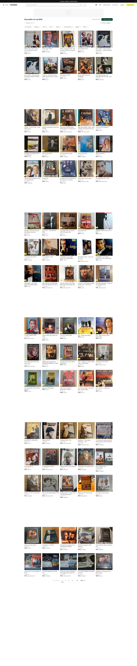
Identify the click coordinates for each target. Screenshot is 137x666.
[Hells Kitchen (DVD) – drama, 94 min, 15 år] (86, 247)
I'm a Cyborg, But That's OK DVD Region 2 (32, 388)
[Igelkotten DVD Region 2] (50, 378)
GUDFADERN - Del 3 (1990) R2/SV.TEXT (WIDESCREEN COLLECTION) (66, 257)
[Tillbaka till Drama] (25, 23)
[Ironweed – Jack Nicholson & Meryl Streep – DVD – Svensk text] (86, 273)
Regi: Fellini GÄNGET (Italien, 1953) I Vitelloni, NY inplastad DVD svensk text (86, 128)
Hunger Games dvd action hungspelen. (84, 75)
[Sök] (80, 5)
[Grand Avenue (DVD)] (68, 65)
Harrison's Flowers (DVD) (30, 545)
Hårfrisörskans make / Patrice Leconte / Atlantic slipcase (31, 49)
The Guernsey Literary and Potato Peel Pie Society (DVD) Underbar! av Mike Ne (104, 441)
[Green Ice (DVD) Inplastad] (104, 117)
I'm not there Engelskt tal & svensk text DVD (86, 572)
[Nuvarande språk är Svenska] (96, 5)
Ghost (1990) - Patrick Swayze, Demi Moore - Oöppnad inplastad (104, 49)
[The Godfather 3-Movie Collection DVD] (104, 535)
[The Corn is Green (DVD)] (68, 325)
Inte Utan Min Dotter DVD (66, 153)
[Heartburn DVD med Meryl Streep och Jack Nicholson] (32, 168)
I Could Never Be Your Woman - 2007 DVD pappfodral (67, 231)
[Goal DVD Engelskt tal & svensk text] (50, 561)
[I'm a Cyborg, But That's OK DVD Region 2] (32, 378)
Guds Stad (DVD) (82, 230)
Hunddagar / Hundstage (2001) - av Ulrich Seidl (32, 154)
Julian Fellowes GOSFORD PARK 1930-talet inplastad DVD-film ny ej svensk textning (50, 284)
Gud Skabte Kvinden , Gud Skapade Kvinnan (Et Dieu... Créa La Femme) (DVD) (103, 75)
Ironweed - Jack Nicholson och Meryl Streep (103, 572)
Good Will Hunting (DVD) (48, 466)
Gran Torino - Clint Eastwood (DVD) (49, 231)
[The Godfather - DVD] (50, 247)
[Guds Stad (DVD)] (86, 220)
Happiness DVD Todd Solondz (85, 492)
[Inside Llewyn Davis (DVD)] (104, 352)
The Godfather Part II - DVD (102, 178)
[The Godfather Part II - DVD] (104, 168)
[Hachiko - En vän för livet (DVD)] (32, 483)
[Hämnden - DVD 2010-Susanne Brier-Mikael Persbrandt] (32, 220)
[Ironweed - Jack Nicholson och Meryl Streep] (104, 561)
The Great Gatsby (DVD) (30, 256)
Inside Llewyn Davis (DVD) (102, 361)
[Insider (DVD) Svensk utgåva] (86, 168)
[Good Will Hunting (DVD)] (50, 456)
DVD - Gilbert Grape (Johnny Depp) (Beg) (103, 336)
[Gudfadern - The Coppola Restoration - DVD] (86, 430)
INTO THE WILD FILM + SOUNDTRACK (101, 467)
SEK (100, 4)
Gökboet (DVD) (46, 440)
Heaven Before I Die (83, 48)
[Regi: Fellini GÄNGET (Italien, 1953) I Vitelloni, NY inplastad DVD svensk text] (86, 117)
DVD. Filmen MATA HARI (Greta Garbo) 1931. (31, 362)
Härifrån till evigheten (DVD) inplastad (84, 545)
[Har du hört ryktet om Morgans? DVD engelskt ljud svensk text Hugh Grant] (68, 561)
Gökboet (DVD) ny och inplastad (68, 466)
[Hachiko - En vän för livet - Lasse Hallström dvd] (32, 117)
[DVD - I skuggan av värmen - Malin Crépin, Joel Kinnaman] (86, 352)
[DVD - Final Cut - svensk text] (104, 378)
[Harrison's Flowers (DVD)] (32, 535)
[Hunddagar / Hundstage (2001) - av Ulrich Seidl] (32, 143)
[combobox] (54, 5)
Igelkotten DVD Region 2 (48, 388)
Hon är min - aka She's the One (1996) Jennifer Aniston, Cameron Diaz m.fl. (50, 75)
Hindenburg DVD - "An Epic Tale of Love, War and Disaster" (68, 493)
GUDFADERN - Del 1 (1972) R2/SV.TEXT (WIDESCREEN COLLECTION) (30, 284)
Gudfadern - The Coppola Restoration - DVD (84, 441)
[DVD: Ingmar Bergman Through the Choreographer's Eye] (104, 273)
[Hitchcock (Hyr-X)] (32, 456)
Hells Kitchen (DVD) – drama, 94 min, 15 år (85, 257)
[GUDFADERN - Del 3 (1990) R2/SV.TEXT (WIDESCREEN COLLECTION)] (68, 247)
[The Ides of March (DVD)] (32, 325)
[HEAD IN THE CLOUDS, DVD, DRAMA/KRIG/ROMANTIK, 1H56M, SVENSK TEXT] (50, 352)
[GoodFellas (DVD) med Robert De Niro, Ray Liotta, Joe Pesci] (68, 168)
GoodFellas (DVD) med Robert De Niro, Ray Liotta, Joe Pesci (68, 179)
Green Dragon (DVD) (47, 48)
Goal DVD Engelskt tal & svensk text (49, 572)
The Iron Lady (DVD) (47, 153)
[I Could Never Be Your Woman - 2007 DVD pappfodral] (68, 220)
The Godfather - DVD (47, 256)
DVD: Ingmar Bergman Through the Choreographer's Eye (104, 284)
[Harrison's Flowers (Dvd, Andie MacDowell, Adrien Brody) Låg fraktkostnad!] (68, 273)
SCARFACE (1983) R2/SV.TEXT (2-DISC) (104, 231)
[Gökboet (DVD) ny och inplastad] (68, 456)
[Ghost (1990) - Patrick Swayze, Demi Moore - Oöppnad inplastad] (104, 39)
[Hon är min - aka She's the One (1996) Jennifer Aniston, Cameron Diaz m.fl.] (50, 65)
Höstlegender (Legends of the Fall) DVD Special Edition (67, 545)
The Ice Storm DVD (82, 153)
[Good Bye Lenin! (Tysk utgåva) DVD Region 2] (68, 352)
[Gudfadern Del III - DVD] (68, 430)
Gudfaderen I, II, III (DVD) (48, 545)
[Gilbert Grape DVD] (104, 143)
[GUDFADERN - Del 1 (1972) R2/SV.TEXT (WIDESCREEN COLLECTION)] (32, 273)
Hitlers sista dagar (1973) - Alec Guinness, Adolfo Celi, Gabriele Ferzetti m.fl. (67, 49)
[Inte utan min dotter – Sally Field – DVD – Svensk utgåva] (86, 378)
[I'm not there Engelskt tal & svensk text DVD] (86, 561)
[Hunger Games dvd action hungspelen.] (86, 65)
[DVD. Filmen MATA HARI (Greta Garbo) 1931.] (32, 352)
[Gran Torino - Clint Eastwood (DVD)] (50, 220)
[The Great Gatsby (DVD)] (32, 247)
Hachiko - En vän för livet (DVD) (32, 492)
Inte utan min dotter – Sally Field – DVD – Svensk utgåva (86, 388)
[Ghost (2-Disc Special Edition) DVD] (50, 483)
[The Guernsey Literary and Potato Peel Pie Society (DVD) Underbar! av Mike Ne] (104, 430)
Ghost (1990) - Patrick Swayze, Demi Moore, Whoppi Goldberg (31, 75)
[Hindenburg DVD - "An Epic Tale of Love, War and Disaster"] (68, 483)
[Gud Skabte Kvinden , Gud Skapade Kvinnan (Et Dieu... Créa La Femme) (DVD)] (104, 65)
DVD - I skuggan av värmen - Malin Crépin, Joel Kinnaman (86, 362)
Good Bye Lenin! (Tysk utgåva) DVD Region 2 (67, 362)
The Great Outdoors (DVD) (102, 492)
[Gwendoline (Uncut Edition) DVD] (86, 456)
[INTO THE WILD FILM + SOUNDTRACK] (104, 456)
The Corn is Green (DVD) (66, 335)
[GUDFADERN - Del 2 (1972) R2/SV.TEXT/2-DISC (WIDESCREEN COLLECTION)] (104, 247)
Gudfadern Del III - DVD (65, 440)
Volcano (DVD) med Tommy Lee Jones (49, 336)
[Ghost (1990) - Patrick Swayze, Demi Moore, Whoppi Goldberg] (32, 65)
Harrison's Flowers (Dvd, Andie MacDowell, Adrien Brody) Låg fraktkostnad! (67, 284)
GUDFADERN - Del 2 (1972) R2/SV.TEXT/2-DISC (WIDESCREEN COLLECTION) (104, 257)
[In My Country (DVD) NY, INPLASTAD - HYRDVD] (68, 378)
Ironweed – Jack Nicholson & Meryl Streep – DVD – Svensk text (86, 284)
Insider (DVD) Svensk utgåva (85, 178)
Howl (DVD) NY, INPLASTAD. (31, 440)
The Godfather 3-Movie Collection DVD (104, 545)
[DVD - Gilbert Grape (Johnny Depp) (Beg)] (104, 325)
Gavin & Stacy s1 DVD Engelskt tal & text (32, 572)
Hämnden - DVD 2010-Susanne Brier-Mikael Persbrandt (31, 231)
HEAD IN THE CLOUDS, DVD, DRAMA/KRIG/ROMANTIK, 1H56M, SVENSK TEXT (50, 362)
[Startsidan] (13, 5)
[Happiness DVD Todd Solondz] (86, 483)
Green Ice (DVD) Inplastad (102, 127)
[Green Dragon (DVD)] (50, 39)
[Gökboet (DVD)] (50, 430)
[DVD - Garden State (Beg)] (86, 325)
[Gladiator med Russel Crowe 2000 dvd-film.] (50, 117)
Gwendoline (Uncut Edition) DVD (85, 466)
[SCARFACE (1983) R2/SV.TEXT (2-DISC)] (104, 220)
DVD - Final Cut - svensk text (103, 388)
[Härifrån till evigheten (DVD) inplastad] (86, 535)
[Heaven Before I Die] (86, 39)
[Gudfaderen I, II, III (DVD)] (50, 535)
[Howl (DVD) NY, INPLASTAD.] (32, 430)
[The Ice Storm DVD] (86, 143)
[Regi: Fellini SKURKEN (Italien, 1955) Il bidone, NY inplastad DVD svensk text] (68, 117)
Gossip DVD (45, 178)
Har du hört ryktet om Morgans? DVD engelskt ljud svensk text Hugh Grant (67, 572)
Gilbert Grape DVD (100, 153)
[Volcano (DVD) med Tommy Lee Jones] (50, 325)
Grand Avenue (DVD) (65, 75)
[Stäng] (136, 1)
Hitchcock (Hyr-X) (28, 466)
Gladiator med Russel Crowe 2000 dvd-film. (50, 128)
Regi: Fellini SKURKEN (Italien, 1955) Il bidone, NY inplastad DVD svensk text (68, 128)
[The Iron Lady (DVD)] (50, 143)
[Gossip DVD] (50, 168)
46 (77, 580)
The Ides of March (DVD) (30, 335)
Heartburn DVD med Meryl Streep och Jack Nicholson (32, 179)
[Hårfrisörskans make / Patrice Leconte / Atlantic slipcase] (32, 39)
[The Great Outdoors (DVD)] (104, 483)
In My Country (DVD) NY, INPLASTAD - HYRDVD (66, 388)
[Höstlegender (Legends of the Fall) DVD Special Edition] (68, 535)
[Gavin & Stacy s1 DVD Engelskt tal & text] (32, 561)
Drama (28, 23)
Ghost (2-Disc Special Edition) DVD (50, 492)
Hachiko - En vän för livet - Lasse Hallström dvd (32, 128)
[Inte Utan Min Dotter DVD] (68, 143)
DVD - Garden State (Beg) (84, 335)
